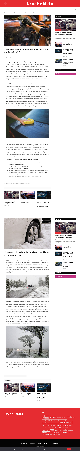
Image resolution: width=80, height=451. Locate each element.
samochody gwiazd (65, 427)
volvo (55, 432)
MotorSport (48, 9)
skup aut (67, 430)
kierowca (69, 420)
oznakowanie (53, 425)
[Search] (75, 9)
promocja (70, 425)
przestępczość (44, 427)
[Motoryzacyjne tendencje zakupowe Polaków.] (27, 195)
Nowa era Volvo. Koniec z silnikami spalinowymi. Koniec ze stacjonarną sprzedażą (68, 61)
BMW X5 (72, 417)
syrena (52, 432)
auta (43, 417)
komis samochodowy (50, 422)
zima (25, 375)
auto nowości (53, 417)
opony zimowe (19, 375)
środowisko (58, 434)
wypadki (58, 432)
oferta (49, 425)
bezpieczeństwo (8, 375)
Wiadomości (31, 9)
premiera (65, 425)
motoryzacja (68, 422)
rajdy (60, 427)
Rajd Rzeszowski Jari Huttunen (52, 427)
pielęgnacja (12, 183)
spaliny (71, 430)
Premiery (39, 9)
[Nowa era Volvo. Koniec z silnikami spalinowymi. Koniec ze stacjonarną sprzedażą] (58, 61)
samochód (27, 183)
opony (14, 375)
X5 (69, 432)
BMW (69, 417)
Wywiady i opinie (58, 9)
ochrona (6, 183)
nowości (44, 425)
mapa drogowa (57, 422)
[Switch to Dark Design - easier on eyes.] (5, 9)
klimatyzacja (44, 422)
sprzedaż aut (47, 432)
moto (61, 422)
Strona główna (21, 9)
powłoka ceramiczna (20, 183)
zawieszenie (50, 434)
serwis (52, 430)
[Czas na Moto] (40, 3)
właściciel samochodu (64, 432)
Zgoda (69, 449)
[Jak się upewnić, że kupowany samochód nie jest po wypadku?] (11, 195)
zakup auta (44, 434)
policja (59, 425)
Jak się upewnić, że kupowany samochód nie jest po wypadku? (11, 202)
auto (47, 417)
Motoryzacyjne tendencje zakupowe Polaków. (26, 201)
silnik (64, 430)
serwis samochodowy (58, 430)
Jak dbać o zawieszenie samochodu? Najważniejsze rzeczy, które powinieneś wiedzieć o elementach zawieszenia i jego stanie (43, 203)
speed (43, 432)
